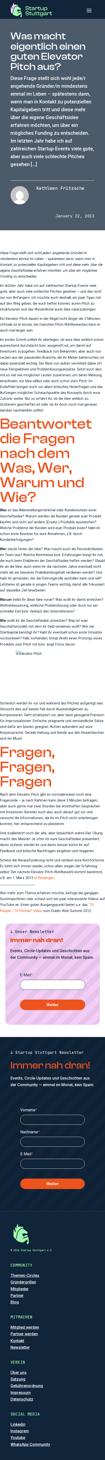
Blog (14, 1302)
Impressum (20, 1392)
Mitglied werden (24, 1327)
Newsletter (20, 1347)
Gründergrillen (23, 1282)
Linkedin (17, 1424)
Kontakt (17, 1340)
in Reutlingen (44, 878)
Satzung (17, 1379)
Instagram (19, 1431)
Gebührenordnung (26, 1385)
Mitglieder (19, 1289)
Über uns (18, 1372)
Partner (17, 1295)
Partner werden (24, 1334)
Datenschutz (21, 1399)
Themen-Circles (24, 1275)
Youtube (17, 1437)
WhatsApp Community (30, 1444)
